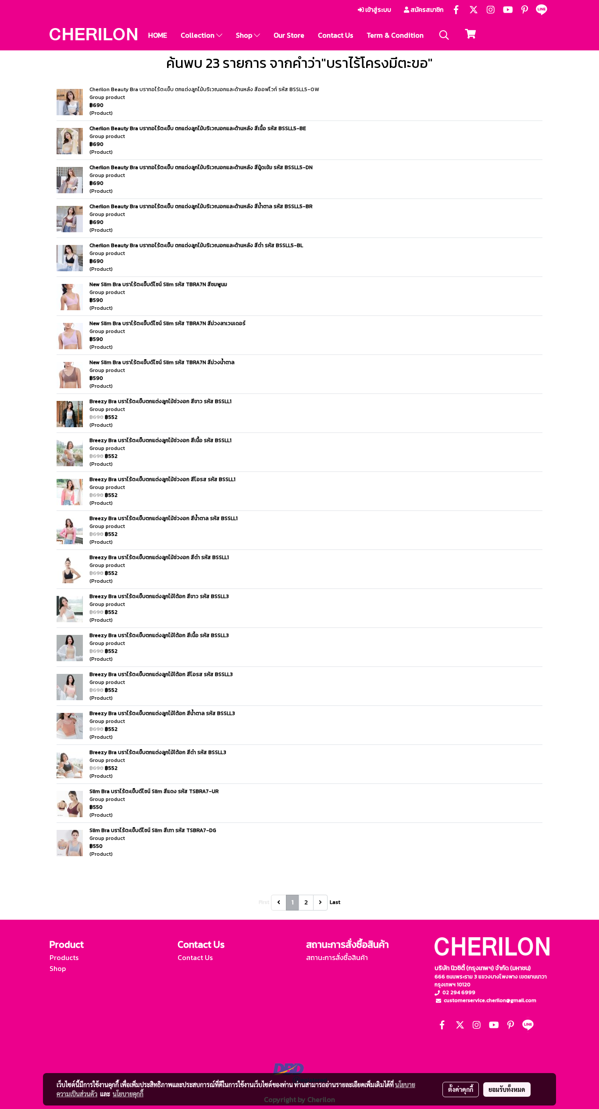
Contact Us (335, 35)
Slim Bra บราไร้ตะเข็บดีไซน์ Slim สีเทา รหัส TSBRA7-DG (152, 830)
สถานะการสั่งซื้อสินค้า (337, 957)
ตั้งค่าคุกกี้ (460, 1089)
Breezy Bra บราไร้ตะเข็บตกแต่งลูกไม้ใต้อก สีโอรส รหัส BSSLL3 (161, 674)
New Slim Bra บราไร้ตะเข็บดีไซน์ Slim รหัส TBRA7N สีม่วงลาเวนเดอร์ (167, 323)
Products (64, 957)
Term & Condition (395, 35)
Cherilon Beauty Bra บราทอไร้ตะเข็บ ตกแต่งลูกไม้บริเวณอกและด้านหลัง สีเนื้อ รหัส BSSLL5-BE (197, 128)
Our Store (289, 35)
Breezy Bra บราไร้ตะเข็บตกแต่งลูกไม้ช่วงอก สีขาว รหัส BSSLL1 (160, 401)
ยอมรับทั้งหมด (506, 1089)
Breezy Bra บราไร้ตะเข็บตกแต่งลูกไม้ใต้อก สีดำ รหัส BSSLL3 (157, 752)
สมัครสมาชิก (426, 9)
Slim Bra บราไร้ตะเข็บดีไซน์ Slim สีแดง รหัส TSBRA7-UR (154, 791)
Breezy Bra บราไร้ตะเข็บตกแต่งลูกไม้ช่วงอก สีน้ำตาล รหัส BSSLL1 (163, 518)
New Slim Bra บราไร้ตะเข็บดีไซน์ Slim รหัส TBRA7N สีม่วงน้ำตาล (162, 362)
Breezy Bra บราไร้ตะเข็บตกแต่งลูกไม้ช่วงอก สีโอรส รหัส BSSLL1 (162, 479)
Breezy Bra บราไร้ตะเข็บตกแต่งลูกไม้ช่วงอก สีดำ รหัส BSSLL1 (159, 557)
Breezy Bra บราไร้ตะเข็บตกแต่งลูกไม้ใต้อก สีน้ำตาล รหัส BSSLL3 (162, 713)
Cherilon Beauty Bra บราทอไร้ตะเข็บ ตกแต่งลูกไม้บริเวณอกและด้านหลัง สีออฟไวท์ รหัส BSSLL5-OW (204, 89)
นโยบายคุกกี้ (128, 1094)
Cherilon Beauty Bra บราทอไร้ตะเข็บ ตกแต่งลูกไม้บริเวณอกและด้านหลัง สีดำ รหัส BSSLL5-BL (196, 245)
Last (335, 902)
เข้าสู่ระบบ (377, 9)
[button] (444, 35)
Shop (245, 35)
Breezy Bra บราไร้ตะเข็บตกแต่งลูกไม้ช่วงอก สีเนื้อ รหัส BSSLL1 (160, 440)
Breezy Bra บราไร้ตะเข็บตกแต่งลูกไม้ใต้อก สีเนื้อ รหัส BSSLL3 (159, 635)
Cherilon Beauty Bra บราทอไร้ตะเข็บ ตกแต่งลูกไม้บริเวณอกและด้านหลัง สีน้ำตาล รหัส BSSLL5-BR (201, 206)
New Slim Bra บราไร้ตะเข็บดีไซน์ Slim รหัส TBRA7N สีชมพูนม (158, 284)
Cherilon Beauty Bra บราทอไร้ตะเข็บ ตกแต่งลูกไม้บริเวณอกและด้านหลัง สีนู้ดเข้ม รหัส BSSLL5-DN (201, 167)
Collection (198, 35)
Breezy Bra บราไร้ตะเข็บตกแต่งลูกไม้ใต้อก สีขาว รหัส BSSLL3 (159, 596)
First (264, 902)
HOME (157, 35)
